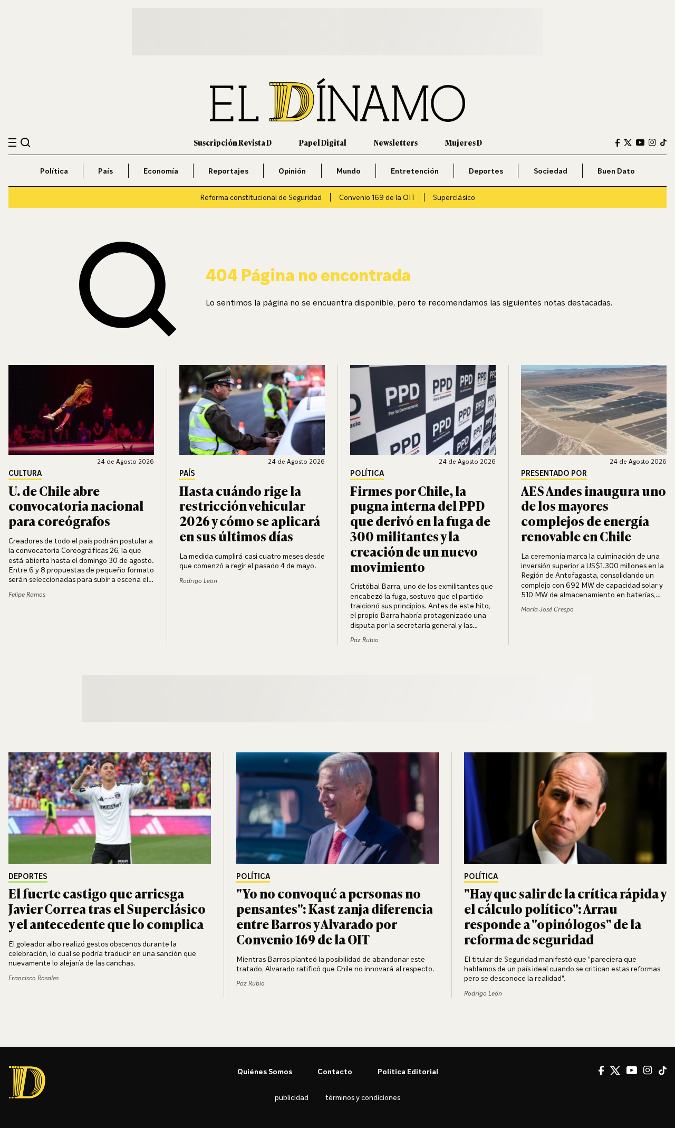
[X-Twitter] (628, 142)
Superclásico (454, 197)
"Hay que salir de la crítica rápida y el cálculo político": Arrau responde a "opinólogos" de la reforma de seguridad (565, 916)
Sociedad (550, 170)
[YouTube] (640, 142)
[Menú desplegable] (12, 142)
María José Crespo (547, 609)
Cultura (25, 473)
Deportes (486, 170)
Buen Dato (616, 170)
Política (54, 170)
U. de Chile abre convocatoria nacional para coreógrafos (75, 505)
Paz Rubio (364, 640)
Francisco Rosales (33, 978)
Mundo (348, 170)
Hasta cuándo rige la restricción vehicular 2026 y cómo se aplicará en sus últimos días (249, 513)
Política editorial (408, 1071)
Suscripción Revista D (233, 142)
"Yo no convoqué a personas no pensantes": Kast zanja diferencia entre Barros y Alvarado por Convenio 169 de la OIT (334, 916)
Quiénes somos (264, 1071)
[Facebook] (617, 143)
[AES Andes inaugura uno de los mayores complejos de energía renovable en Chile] (594, 410)
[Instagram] (652, 142)
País (105, 170)
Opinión (292, 170)
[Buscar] (26, 142)
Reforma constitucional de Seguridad (261, 197)
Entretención (415, 170)
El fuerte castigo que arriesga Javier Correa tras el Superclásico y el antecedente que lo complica (107, 908)
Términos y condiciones (362, 1097)
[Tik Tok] (663, 1070)
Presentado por (554, 473)
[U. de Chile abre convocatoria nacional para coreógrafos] (81, 410)
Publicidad (291, 1097)
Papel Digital (322, 142)
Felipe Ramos (26, 594)
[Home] (337, 100)
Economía (160, 170)
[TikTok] (663, 142)
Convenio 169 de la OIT (377, 197)
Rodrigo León (198, 581)
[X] (615, 1070)
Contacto (334, 1071)
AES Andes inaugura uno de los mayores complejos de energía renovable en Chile (593, 513)
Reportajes (228, 170)
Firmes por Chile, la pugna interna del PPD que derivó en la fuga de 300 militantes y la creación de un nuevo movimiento (420, 528)
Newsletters (396, 142)
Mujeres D (463, 142)
